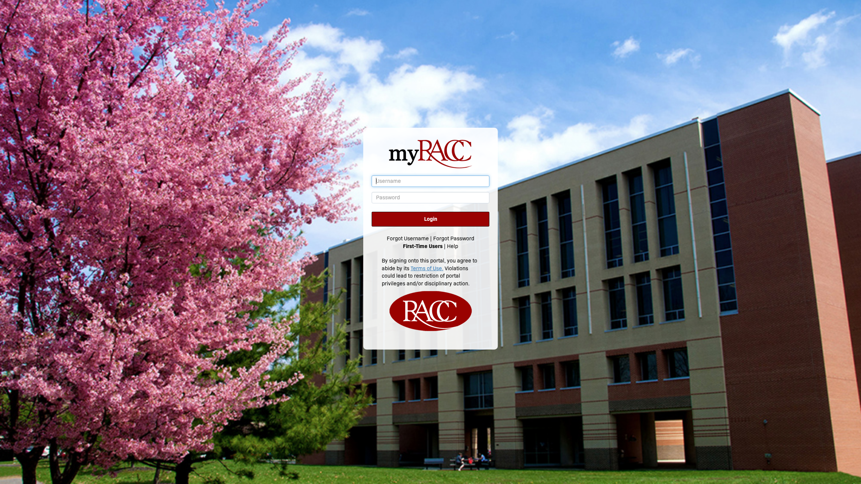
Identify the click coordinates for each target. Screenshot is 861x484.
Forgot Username (408, 238)
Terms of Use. (427, 268)
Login (430, 219)
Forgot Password (453, 238)
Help (452, 246)
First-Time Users (423, 246)
